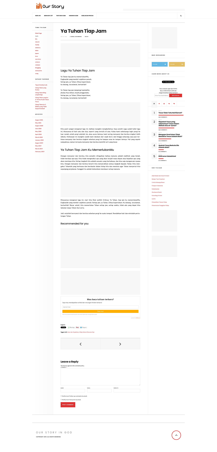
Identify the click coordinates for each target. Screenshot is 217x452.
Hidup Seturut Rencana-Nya (86, 332)
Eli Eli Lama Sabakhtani (167, 156)
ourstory (38, 59)
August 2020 (39, 125)
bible (36, 50)
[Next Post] (120, 343)
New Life (38, 15)
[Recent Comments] (169, 103)
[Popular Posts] (154, 103)
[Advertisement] (154, 6)
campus (37, 65)
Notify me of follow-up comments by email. (74, 396)
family (37, 44)
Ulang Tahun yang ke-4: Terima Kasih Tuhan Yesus (42, 99)
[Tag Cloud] (174, 103)
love (36, 56)
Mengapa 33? (48, 15)
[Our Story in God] (50, 6)
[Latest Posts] (164, 103)
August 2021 (39, 120)
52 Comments (163, 160)
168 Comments (163, 129)
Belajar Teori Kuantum (158, 179)
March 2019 (39, 148)
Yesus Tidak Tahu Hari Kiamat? (170, 113)
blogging (38, 67)
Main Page (38, 33)
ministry (37, 47)
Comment (64, 367)
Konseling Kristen (157, 195)
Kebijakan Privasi (87, 15)
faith (36, 36)
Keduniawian (155, 189)
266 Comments (163, 117)
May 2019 (38, 146)
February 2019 (39, 151)
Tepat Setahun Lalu (41, 85)
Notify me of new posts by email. (71, 399)
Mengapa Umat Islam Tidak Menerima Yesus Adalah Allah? (170, 136)
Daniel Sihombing (76, 36)
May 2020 (38, 131)
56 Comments (163, 151)
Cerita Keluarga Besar (158, 182)
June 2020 (38, 128)
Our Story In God (54, 432)
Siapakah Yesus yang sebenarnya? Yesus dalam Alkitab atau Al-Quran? (169, 124)
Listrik (153, 199)
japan (37, 53)
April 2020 (38, 134)
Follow (155, 64)
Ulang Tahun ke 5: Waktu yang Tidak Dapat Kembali (41, 106)
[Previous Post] (80, 343)
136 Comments (163, 140)
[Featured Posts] (159, 103)
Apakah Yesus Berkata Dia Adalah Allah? (169, 146)
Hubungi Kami (73, 15)
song (36, 73)
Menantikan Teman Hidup (159, 202)
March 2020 (39, 137)
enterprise (38, 70)
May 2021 (38, 123)
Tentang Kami (61, 15)
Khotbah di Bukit (157, 192)
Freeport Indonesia (157, 185)
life (36, 39)
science (37, 62)
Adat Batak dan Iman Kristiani (160, 175)
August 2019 (39, 143)
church (37, 42)
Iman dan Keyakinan (73, 332)
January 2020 (39, 140)
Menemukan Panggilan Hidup (160, 205)
